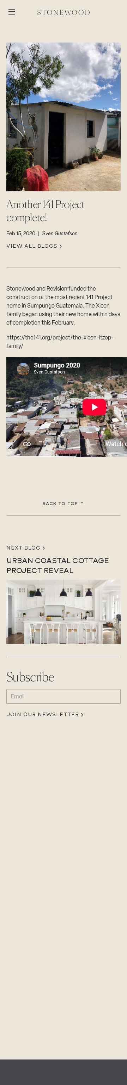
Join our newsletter (42, 715)
